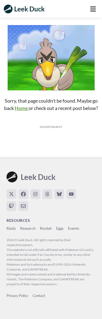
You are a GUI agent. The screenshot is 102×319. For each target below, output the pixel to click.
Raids (11, 228)
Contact (39, 295)
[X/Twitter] (11, 194)
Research (28, 228)
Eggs (60, 228)
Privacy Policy (17, 295)
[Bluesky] (59, 194)
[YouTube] (71, 194)
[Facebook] (23, 194)
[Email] (23, 206)
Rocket (46, 228)
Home (22, 108)
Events (73, 228)
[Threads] (47, 194)
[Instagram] (35, 194)
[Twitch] (11, 206)
